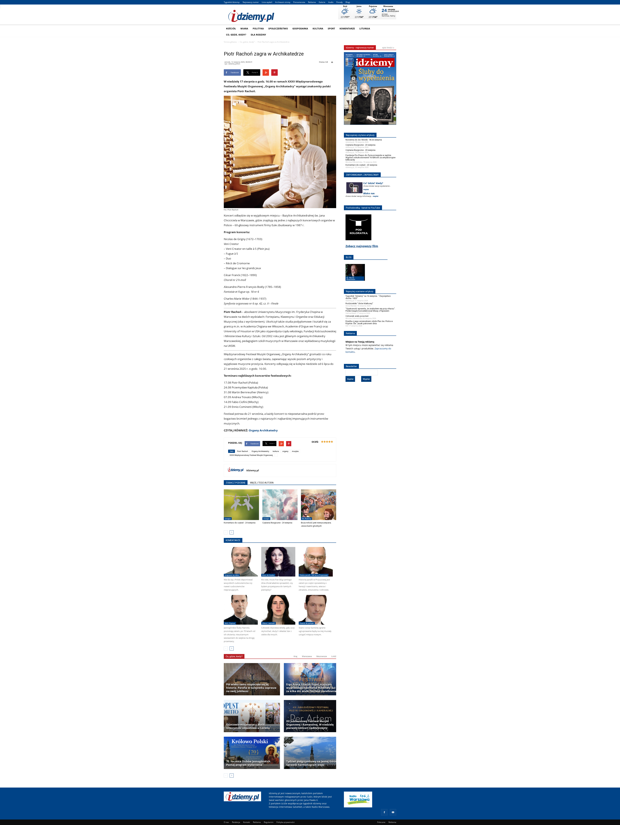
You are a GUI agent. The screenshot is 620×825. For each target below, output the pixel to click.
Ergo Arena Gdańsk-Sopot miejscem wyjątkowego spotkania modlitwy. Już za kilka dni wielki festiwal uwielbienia (311, 688)
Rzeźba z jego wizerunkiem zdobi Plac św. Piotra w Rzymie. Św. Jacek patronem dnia (369, 322)
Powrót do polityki (307, 623)
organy (285, 451)
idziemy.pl (252, 470)
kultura (276, 451)
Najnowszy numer (251, 2)
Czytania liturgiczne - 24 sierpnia (277, 522)
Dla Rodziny (258, 34)
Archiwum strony (282, 2)
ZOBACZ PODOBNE (236, 482)
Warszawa (307, 656)
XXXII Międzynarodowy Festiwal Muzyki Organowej (251, 455)
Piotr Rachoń (242, 451)
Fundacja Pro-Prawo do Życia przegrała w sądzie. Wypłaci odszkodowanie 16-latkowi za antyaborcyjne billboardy (370, 157)
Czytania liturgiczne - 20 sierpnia (360, 150)
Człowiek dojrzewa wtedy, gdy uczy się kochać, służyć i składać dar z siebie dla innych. (278, 631)
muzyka (295, 451)
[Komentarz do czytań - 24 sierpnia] (241, 504)
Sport (331, 28)
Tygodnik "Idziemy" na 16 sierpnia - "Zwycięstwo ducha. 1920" (368, 297)
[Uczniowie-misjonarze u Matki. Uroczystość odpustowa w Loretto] (252, 716)
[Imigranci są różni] (241, 562)
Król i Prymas (230, 623)
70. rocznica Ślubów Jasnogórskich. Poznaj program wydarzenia (248, 763)
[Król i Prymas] (241, 610)
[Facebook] (384, 812)
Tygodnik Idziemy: (232, 2)
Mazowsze (321, 656)
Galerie (322, 2)
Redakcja (236, 822)
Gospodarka (300, 28)
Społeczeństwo (278, 28)
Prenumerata (299, 2)
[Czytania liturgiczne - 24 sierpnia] (280, 504)
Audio (330, 2)
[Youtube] (393, 812)
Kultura (318, 28)
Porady (339, 2)
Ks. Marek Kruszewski (350, 278)
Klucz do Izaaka (268, 575)
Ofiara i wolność (268, 623)
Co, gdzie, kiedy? (236, 34)
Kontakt (246, 822)
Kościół (231, 28)
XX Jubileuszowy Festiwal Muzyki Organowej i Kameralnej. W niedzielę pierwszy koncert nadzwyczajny (310, 725)
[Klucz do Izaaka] (278, 562)
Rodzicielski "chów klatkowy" (359, 303)
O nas (226, 822)
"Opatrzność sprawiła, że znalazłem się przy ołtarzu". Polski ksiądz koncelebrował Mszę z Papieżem (370, 309)
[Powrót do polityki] (316, 610)
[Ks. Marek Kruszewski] (355, 275)
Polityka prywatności (285, 822)
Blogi (348, 2)
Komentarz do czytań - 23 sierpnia (361, 165)
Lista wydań (267, 2)
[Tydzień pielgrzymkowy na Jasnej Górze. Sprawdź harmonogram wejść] (312, 753)
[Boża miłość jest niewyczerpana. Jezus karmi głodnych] (318, 504)
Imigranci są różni (232, 575)
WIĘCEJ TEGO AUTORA (262, 482)
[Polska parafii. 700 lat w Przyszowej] (316, 562)
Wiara (244, 28)
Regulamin (268, 822)
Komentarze (347, 28)
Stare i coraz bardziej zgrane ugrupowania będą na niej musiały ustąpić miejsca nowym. (315, 631)
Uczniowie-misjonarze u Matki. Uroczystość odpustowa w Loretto (248, 726)
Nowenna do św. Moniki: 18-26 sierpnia (364, 140)
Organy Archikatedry (263, 430)
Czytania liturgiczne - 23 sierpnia (360, 145)
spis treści (387, 47)
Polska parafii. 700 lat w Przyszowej (314, 575)
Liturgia (364, 28)
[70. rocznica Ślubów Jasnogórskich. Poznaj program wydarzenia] (252, 753)
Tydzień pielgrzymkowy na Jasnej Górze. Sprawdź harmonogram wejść (312, 763)
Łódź (333, 656)
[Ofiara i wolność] (278, 610)
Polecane (381, 822)
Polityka (258, 28)
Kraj (295, 656)
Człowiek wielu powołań (357, 316)
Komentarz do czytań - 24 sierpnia (239, 522)
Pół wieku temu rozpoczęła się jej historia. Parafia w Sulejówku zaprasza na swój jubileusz (251, 688)
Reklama (312, 2)
